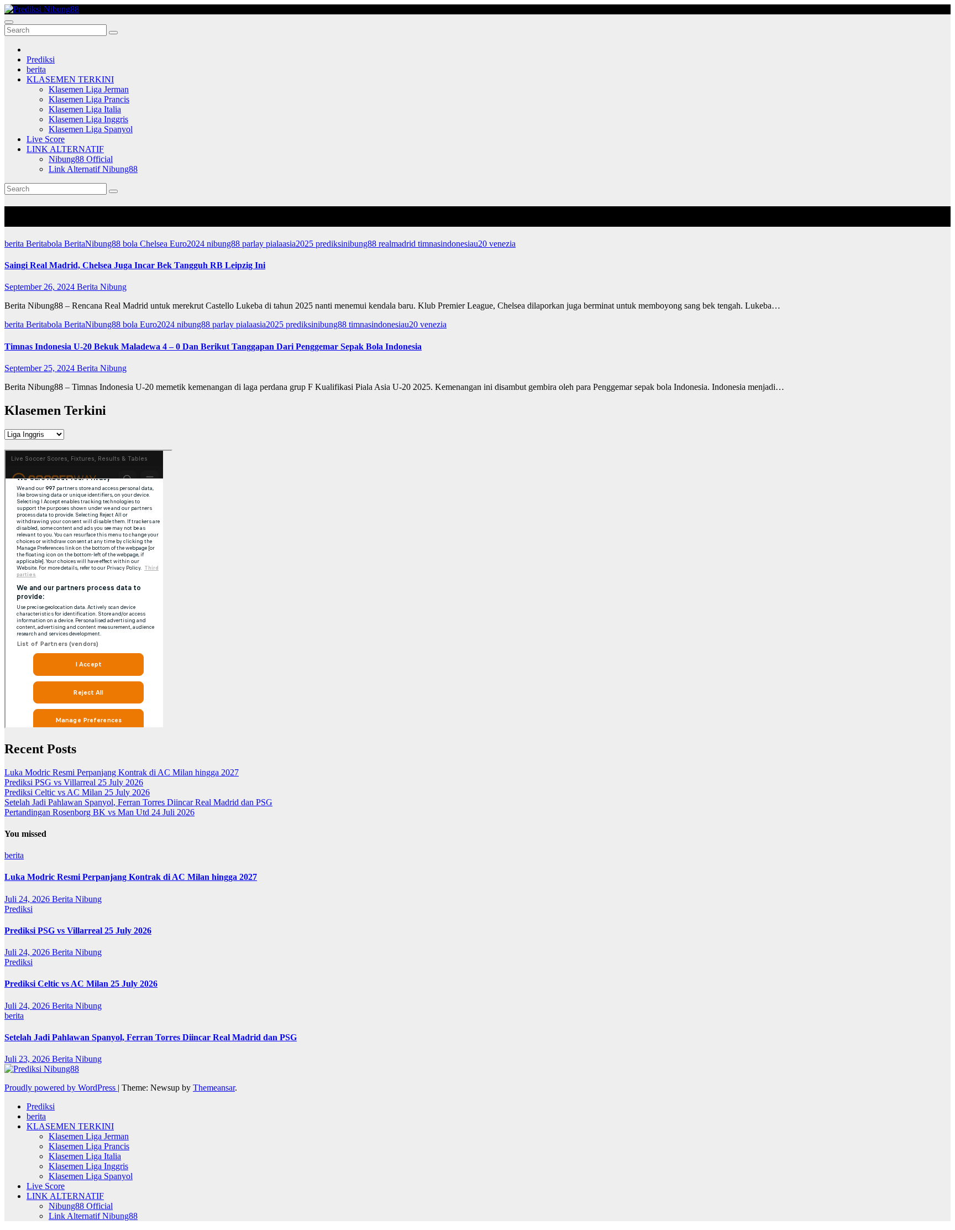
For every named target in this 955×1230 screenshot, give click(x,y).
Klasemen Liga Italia (85, 109)
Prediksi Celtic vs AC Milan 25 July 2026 (77, 792)
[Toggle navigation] (8, 22)
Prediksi (41, 59)
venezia (502, 243)
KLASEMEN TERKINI (70, 79)
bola (131, 243)
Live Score (46, 139)
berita (36, 69)
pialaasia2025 (291, 243)
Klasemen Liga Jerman (89, 89)
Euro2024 (188, 243)
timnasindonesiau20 (453, 243)
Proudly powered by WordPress (61, 1087)
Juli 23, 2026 (28, 1059)
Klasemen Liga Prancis (89, 99)
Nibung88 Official (81, 159)
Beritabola (45, 243)
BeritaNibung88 (93, 243)
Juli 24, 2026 (28, 899)
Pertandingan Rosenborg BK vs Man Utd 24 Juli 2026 (99, 812)
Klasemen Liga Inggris (88, 119)
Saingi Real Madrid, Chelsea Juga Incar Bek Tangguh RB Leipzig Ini (134, 265)
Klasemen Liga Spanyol (91, 129)
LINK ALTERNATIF (65, 149)
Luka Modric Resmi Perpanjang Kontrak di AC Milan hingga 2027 (121, 772)
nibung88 (224, 243)
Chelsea (155, 243)
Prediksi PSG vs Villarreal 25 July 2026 (73, 782)
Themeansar (214, 1087)
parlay (254, 243)
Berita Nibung (102, 286)
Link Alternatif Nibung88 (93, 169)
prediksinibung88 (347, 243)
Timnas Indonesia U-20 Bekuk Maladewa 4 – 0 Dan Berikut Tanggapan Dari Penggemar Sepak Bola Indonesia (213, 346)
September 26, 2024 (40, 286)
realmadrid (398, 243)
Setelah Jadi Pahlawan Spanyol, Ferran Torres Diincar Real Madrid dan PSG (138, 802)
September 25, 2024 (40, 368)
